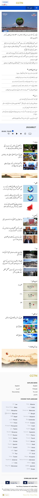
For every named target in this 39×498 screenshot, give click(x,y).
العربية (18, 389)
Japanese (30, 466)
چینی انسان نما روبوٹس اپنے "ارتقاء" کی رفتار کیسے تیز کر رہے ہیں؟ (26, 73)
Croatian (30, 423)
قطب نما (20, 284)
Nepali (14, 416)
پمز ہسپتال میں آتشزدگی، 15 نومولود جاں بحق (12, 219)
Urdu (14, 463)
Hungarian (30, 456)
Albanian (30, 404)
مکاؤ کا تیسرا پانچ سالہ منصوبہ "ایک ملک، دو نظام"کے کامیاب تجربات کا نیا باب (24, 85)
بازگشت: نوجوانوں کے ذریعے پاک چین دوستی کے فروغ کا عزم (13, 164)
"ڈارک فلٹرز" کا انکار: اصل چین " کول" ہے (30, 107)
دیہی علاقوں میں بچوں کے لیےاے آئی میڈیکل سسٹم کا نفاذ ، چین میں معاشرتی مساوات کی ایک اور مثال (20, 103)
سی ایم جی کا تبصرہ (33, 69)
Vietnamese (11, 466)
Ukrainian (11, 460)
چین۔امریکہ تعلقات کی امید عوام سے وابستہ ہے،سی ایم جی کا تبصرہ (26, 77)
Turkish (13, 456)
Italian (31, 463)
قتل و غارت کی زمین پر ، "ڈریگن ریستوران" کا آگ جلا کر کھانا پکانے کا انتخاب (24, 118)
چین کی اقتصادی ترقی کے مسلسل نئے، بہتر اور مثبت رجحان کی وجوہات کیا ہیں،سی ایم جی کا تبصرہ (21, 89)
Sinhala (13, 441)
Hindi (32, 453)
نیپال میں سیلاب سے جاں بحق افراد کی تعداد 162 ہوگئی (12, 253)
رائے (35, 95)
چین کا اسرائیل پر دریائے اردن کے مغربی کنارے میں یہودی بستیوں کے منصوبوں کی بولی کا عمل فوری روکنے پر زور (12, 263)
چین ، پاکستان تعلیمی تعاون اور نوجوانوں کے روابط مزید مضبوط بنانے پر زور (12, 229)
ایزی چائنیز (34, 281)
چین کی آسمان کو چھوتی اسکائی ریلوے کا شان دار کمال (12, 155)
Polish (13, 423)
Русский (35, 392)
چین (36, 182)
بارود (21, 293)
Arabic (31, 407)
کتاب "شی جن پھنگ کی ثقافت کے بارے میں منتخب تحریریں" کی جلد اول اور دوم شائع (12, 189)
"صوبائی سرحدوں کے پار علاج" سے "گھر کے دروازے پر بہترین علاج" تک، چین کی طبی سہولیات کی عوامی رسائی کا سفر (19, 112)
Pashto (13, 429)
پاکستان (35, 215)
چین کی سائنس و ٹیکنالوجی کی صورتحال (14, 317)
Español (17, 386)
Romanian (12, 432)
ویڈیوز (35, 141)
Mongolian (12, 410)
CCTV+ (35, 395)
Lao (15, 404)
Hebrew (31, 450)
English (35, 386)
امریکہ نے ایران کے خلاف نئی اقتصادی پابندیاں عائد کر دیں (13, 238)
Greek (30, 444)
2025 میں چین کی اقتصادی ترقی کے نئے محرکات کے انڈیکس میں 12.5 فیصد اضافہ (13, 205)
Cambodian (30, 419)
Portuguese (11, 426)
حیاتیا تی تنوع (19, 326)
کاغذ (21, 302)
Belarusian (29, 410)
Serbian (13, 438)
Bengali (31, 413)
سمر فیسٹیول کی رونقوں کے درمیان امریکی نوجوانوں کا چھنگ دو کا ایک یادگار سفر (13, 146)
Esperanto (29, 432)
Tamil (14, 450)
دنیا (36, 248)
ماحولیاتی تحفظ (19, 334)
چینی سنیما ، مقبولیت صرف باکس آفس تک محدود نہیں (28, 99)
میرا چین (35, 313)
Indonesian (27, 460)
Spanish (12, 444)
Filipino (30, 435)
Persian (13, 419)
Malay (11, 407)
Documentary (16, 392)
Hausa (31, 447)
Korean (31, 469)
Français (35, 389)
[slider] (13, 131)
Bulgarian (29, 416)
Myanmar (11, 413)
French (30, 438)
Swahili (12, 447)
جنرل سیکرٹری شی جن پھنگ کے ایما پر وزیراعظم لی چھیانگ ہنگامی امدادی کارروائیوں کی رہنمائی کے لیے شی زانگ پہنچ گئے (12, 198)
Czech (31, 426)
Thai (14, 453)
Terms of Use (26, 495)
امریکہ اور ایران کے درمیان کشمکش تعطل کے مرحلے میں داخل (12, 270)
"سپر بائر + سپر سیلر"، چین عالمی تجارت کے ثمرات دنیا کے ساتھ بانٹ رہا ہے (24, 81)
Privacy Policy (33, 495)
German (30, 441)
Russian (12, 435)
